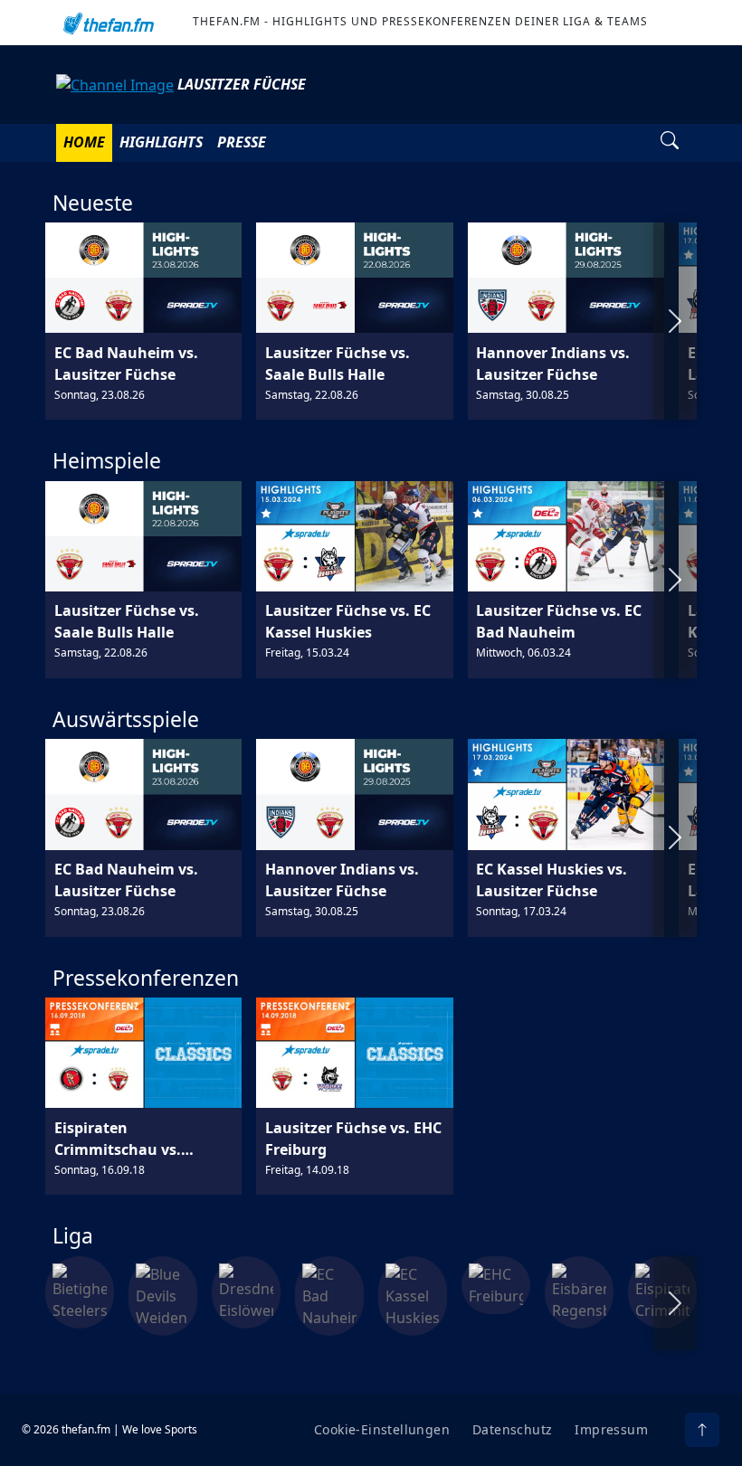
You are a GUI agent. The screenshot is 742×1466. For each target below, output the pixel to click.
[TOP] (702, 1430)
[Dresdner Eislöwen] (246, 1290)
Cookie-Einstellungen (382, 1429)
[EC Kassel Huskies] (412, 1294)
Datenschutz (512, 1429)
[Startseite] (105, 22)
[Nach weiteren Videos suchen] (669, 143)
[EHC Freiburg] (496, 1283)
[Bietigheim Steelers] (79, 1290)
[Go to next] (675, 321)
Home (84, 142)
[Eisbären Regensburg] (579, 1290)
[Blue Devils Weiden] (163, 1294)
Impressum (611, 1429)
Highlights (161, 142)
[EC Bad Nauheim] (329, 1294)
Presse (241, 142)
